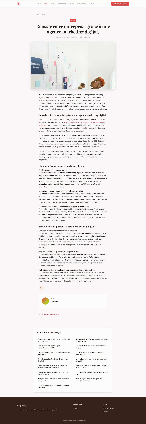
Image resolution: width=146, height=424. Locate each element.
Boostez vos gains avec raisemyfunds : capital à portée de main (92, 366)
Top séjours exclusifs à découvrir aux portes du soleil (53, 360)
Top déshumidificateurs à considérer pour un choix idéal (53, 386)
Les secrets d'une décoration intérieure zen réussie (91, 347)
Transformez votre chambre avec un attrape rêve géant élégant (53, 373)
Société (91, 3)
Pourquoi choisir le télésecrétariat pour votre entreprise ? (53, 380)
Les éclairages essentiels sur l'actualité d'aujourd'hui (89, 353)
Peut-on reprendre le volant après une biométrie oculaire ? (89, 380)
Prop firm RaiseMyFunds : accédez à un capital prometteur (54, 353)
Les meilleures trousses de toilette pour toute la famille (91, 360)
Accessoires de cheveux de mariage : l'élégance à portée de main (92, 340)
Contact (105, 411)
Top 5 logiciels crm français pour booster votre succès (92, 373)
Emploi (71, 3)
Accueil (39, 3)
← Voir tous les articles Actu (49, 314)
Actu (45, 3)
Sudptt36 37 (22, 405)
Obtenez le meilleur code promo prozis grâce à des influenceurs (54, 340)
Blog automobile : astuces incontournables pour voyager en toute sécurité (52, 366)
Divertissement (62, 3)
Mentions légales (108, 408)
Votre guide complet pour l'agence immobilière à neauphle (49, 347)
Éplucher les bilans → (120, 3)
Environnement (81, 3)
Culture (52, 3)
